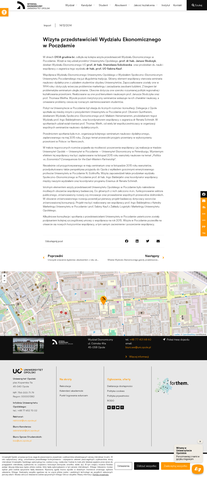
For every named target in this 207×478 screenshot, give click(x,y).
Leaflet (177, 334)
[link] (4, 12)
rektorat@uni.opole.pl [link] (24, 420)
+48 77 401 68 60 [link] (140, 339)
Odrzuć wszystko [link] (146, 466)
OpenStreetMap (189, 334)
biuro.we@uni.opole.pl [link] (138, 347)
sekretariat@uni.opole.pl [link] (26, 430)
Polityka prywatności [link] (101, 474)
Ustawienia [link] (123, 466)
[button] (72, 5)
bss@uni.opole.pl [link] (22, 440)
